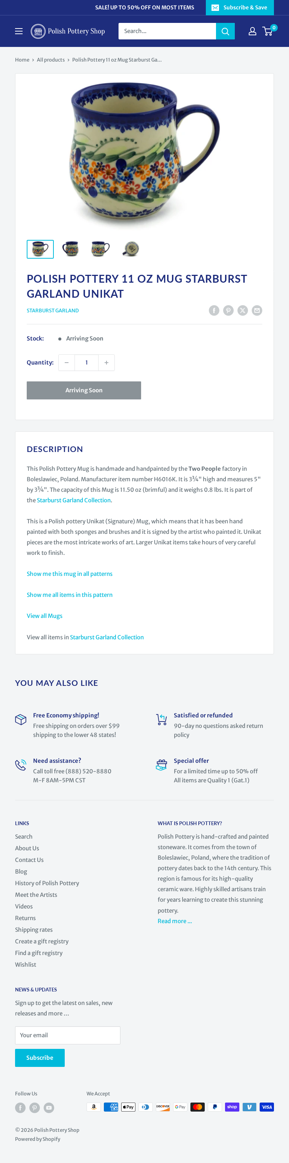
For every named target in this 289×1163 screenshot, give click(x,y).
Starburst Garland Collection (74, 500)
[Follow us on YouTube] (49, 1108)
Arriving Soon (84, 390)
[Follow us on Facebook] (20, 1108)
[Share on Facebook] (214, 310)
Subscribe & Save (245, 7)
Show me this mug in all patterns (70, 573)
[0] (267, 31)
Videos (24, 906)
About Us (27, 848)
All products (51, 60)
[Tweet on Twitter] (242, 310)
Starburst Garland (53, 310)
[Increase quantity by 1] (106, 363)
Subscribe (39, 1057)
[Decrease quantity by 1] (67, 363)
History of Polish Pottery (47, 883)
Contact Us (29, 859)
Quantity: (40, 362)
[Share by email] (257, 310)
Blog (21, 871)
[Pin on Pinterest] (228, 310)
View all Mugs (44, 615)
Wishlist (25, 964)
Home (22, 60)
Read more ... (175, 921)
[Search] (225, 31)
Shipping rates (34, 929)
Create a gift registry (41, 941)
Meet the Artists (36, 894)
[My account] (252, 31)
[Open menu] (19, 31)
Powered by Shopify (37, 1139)
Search (24, 836)
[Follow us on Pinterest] (34, 1108)
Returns (25, 918)
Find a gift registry (38, 953)
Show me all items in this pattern (70, 594)
